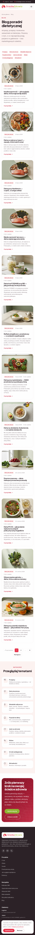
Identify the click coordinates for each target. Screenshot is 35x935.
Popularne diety (6, 55)
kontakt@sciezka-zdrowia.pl (23, 1)
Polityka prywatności (18, 926)
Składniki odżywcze (25, 52)
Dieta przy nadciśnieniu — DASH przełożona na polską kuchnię (16, 381)
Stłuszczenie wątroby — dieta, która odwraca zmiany (15, 578)
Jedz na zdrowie (17, 55)
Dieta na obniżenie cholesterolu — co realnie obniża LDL (16, 429)
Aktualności (18, 58)
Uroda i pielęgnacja (7, 58)
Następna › (17, 654)
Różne (25, 55)
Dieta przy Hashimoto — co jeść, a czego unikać (13, 189)
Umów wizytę (12, 811)
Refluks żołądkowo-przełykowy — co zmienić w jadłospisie (16, 335)
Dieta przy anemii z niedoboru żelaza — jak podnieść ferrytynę (16, 627)
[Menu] (31, 7)
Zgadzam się (9, 930)
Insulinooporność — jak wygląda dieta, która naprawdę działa (16, 93)
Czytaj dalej (7, 106)
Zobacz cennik (12, 817)
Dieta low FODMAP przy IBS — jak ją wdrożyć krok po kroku (15, 284)
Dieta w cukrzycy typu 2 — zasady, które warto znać (14, 141)
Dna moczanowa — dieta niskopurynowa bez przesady (15, 479)
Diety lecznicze (14, 52)
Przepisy (4, 52)
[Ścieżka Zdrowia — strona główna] (12, 7)
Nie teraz (19, 930)
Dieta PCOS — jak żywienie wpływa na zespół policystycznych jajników (14, 529)
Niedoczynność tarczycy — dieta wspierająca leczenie (15, 238)
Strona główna (5, 14)
